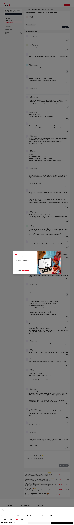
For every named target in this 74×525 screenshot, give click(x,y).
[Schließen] (60, 253)
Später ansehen (18, 270)
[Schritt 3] (25, 266)
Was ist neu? (25, 270)
